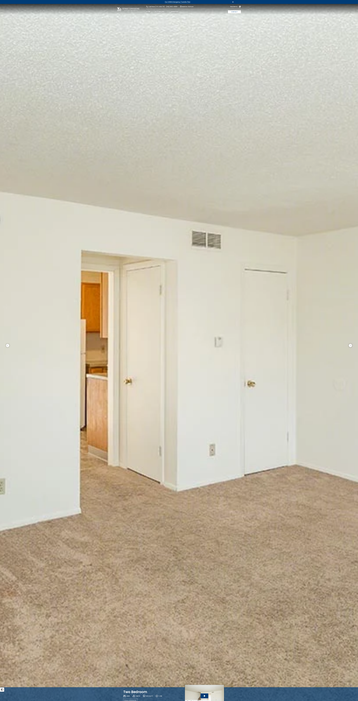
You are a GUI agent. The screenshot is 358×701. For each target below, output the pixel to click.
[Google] (240, 7)
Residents (234, 7)
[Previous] (7, 345)
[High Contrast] (2, 689)
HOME (148, 12)
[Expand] (351, 684)
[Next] (350, 345)
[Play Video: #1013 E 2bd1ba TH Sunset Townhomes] (204, 695)
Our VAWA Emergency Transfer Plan (177, 2)
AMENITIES (174, 12)
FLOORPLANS (160, 12)
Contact (234, 12)
